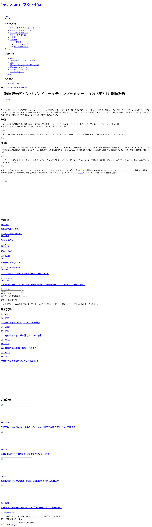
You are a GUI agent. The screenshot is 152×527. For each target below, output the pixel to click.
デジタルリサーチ (17, 72)
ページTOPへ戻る (8, 525)
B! (6, 181)
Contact (8, 74)
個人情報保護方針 (21, 47)
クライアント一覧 (21, 44)
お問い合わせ (15, 83)
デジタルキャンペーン (19, 67)
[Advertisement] (67, 201)
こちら (80, 173)
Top (6, 16)
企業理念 (13, 37)
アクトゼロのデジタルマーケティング (25, 28)
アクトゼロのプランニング (20, 30)
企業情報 (17, 42)
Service (8, 49)
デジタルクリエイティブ (19, 69)
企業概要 (13, 40)
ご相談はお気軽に (8, 512)
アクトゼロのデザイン (19, 33)
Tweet (7, 99)
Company (8, 18)
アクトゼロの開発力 (18, 35)
